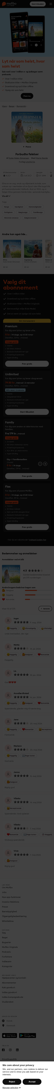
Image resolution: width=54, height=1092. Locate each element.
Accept (32, 1082)
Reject (12, 1082)
